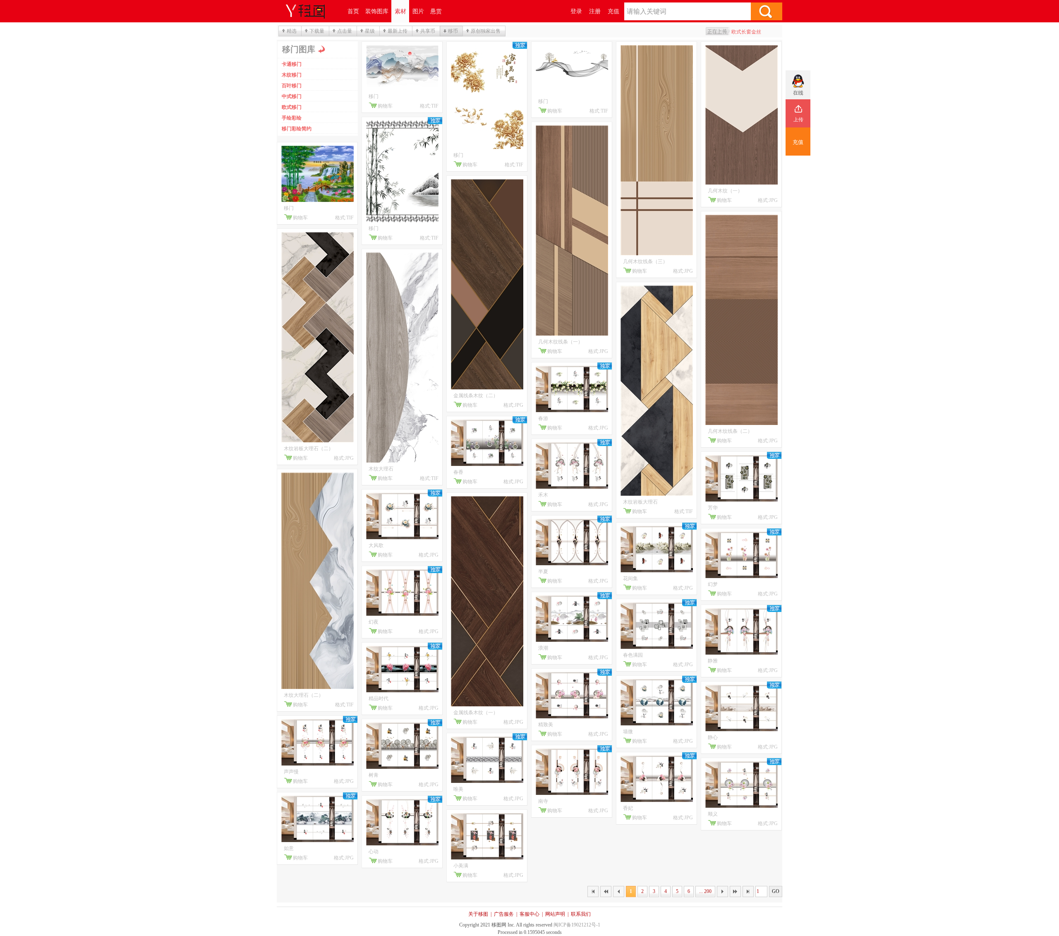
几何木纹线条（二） (730, 431)
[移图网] (310, 11)
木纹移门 (292, 75)
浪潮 (543, 648)
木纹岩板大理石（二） (308, 448)
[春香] (487, 464)
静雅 (713, 661)
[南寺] (572, 793)
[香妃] (657, 800)
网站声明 (555, 914)
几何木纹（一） (725, 191)
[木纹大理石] (402, 461)
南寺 (543, 801)
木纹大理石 (381, 469)
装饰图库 (376, 11)
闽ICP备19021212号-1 (576, 925)
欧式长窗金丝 (746, 32)
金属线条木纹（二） (475, 395)
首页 (353, 11)
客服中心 (529, 914)
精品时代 (378, 698)
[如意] (317, 840)
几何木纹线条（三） (645, 261)
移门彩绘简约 (296, 129)
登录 (576, 11)
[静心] (741, 729)
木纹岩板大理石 (640, 502)
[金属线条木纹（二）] (487, 388)
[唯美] (487, 781)
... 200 (705, 891)
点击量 (344, 31)
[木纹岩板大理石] (657, 494)
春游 (543, 418)
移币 (453, 31)
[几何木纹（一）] (741, 183)
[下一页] (722, 891)
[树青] (402, 767)
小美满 (460, 866)
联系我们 (581, 914)
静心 (713, 737)
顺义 (713, 814)
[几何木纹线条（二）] (741, 423)
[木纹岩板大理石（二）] (317, 441)
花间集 (630, 578)
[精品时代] (402, 691)
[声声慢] (317, 764)
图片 (418, 11)
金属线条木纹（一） (475, 712)
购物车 (300, 218)
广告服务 (504, 914)
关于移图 (478, 914)
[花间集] (657, 571)
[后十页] (735, 891)
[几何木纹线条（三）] (657, 254)
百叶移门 (292, 86)
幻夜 (374, 622)
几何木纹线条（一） (560, 342)
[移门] (317, 200)
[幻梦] (741, 576)
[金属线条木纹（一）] (487, 705)
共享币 (427, 31)
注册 (595, 11)
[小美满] (487, 858)
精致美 (545, 724)
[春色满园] (657, 647)
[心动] (402, 844)
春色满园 (633, 655)
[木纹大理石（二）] (317, 687)
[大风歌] (402, 537)
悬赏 (436, 11)
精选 (292, 31)
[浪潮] (572, 640)
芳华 (713, 508)
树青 (374, 775)
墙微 (628, 731)
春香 (458, 472)
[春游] (572, 410)
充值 (613, 11)
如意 (289, 848)
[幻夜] (402, 614)
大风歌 (376, 545)
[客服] (798, 84)
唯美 (458, 789)
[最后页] (748, 891)
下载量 (316, 31)
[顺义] (741, 806)
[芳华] (741, 500)
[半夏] (572, 563)
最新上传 (397, 31)
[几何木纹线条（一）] (572, 334)
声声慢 (291, 772)
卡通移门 (292, 64)
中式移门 (292, 96)
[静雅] (741, 653)
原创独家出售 (486, 31)
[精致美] (572, 717)
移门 (289, 208)
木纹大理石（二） (303, 695)
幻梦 (713, 584)
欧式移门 (292, 107)
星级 (370, 31)
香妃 (628, 808)
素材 (400, 11)
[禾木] (572, 487)
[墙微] (657, 724)
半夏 (543, 571)
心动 (374, 851)
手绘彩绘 (292, 118)
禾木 (543, 495)
